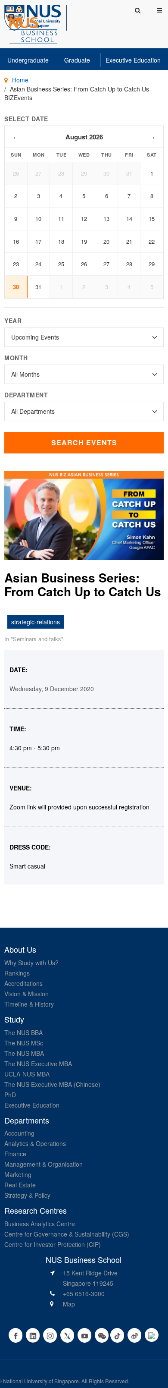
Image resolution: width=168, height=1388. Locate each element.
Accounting (19, 1133)
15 (152, 218)
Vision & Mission (26, 993)
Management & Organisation (43, 1164)
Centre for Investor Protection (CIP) (52, 1244)
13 (106, 218)
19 (84, 241)
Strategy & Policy (27, 1195)
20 (106, 241)
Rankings (17, 973)
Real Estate (20, 1184)
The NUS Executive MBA (38, 1063)
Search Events (84, 442)
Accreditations (23, 983)
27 (38, 173)
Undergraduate (28, 60)
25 (61, 264)
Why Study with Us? (31, 962)
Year (13, 320)
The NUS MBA (24, 1053)
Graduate (77, 60)
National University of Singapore (41, 1381)
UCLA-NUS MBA (27, 1074)
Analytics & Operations (35, 1143)
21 (129, 241)
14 (129, 218)
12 (84, 218)
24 (38, 264)
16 (16, 241)
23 (16, 264)
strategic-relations (35, 621)
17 (38, 241)
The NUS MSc (23, 1043)
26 (16, 173)
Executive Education (133, 60)
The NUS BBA (23, 1032)
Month (16, 357)
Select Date (26, 118)
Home (20, 80)
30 (106, 173)
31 (129, 173)
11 (61, 218)
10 (38, 218)
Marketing (17, 1174)
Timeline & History (29, 1004)
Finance (15, 1153)
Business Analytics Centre (39, 1223)
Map (69, 1304)
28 (61, 173)
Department (26, 394)
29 (84, 173)
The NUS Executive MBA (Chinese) (52, 1084)
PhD (10, 1094)
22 (152, 241)
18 (61, 241)
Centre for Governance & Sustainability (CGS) (66, 1234)
